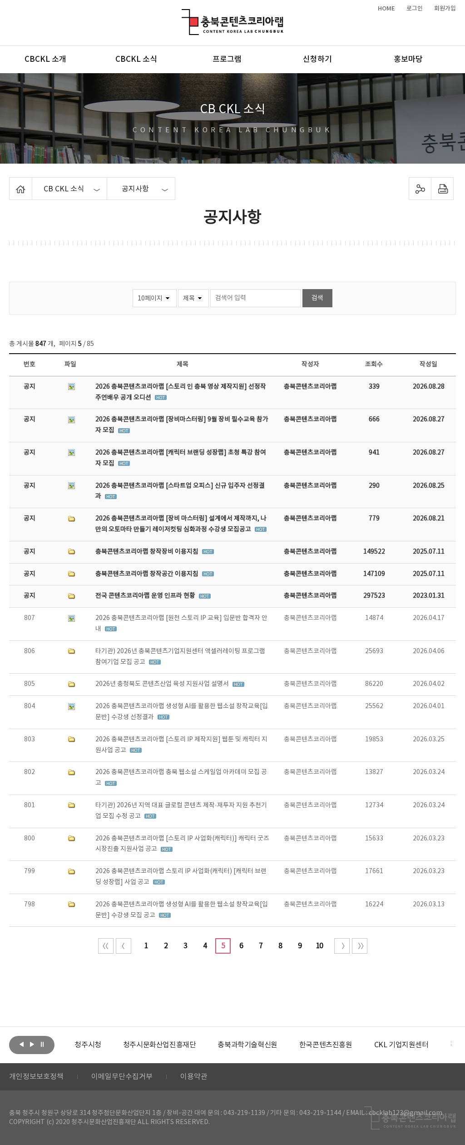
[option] (88, 1045)
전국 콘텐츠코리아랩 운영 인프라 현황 (146, 596)
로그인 (414, 8)
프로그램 (227, 59)
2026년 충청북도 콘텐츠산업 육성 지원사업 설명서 (162, 684)
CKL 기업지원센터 (401, 1045)
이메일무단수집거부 (122, 1077)
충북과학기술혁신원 (247, 1045)
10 (319, 946)
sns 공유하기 (420, 189)
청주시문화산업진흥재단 (159, 1045)
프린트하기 (442, 189)
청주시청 (87, 1045)
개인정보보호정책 (36, 1077)
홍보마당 (408, 59)
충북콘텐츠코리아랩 (184, 14)
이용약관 (194, 1077)
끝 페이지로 (359, 946)
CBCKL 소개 (45, 59)
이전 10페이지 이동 (123, 946)
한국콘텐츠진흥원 (325, 1045)
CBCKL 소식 (136, 59)
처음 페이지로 (106, 946)
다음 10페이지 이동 (342, 946)
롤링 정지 (42, 1044)
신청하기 (317, 59)
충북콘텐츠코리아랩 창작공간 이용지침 (147, 574)
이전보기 (21, 1044)
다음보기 (31, 1044)
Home (12, 183)
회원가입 (445, 8)
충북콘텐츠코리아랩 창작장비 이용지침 (147, 551)
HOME (386, 8)
